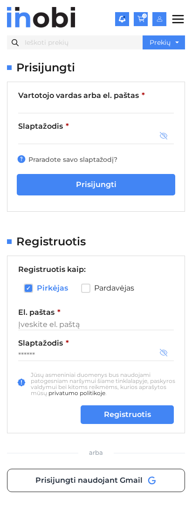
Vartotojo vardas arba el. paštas (81, 95)
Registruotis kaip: (52, 269)
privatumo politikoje (76, 392)
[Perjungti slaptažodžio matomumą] (164, 136)
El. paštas (60, 312)
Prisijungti (96, 184)
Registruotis (127, 414)
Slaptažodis (43, 126)
